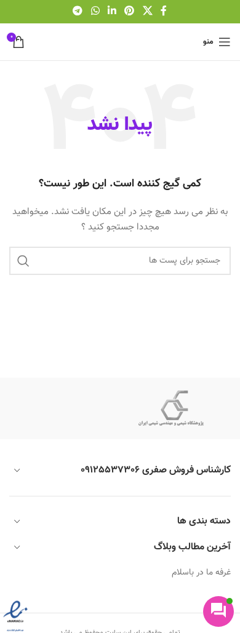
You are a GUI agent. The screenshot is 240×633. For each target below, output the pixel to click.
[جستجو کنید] (23, 261)
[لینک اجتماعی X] (147, 11)
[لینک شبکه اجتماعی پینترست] (129, 11)
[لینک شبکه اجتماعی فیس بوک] (163, 11)
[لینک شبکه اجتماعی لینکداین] (111, 11)
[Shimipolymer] (171, 408)
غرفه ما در (212, 572)
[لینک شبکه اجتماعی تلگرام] (78, 11)
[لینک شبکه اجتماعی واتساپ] (95, 11)
